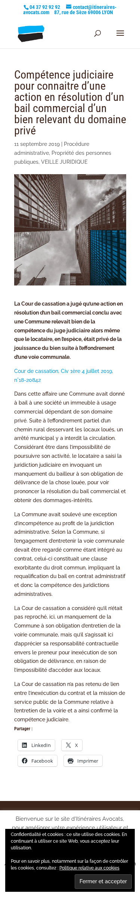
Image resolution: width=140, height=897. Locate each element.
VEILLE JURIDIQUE (64, 162)
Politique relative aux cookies (89, 868)
